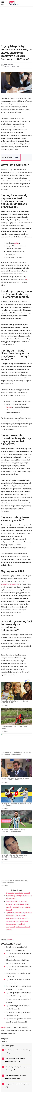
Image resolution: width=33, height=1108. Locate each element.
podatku (16, 243)
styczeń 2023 (10, 939)
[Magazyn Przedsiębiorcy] (14, 3)
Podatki (3, 1027)
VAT (26, 279)
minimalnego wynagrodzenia (10, 584)
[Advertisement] (16, 24)
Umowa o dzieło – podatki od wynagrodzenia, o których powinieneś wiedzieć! (18, 927)
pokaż (15, 157)
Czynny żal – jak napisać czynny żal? (18, 893)
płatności (8, 407)
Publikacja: (11, 66)
